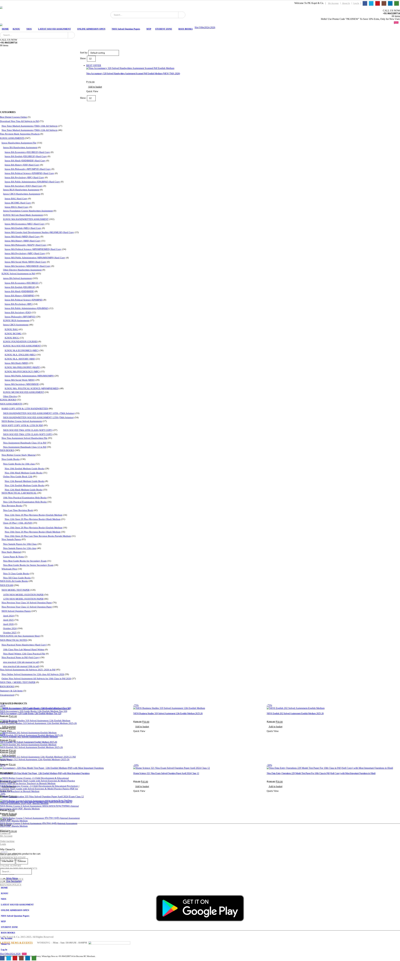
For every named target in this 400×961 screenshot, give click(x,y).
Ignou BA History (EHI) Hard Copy (22, 165)
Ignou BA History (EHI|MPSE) (20, 295)
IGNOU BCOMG (13, 333)
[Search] (181, 15)
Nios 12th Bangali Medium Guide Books (25, 481)
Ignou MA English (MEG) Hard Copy (23, 228)
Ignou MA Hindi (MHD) (16, 363)
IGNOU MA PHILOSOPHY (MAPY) (22, 367)
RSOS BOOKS (185, 29)
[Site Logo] (29, 15)
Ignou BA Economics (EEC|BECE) (22, 283)
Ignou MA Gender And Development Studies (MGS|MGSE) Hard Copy (39, 232)
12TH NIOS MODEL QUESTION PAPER (23, 599)
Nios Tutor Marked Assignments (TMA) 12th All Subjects (30, 130)
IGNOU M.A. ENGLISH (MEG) (20, 354)
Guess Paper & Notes (13, 556)
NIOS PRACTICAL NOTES (13, 640)
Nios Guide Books (11, 459)
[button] (2, 867)
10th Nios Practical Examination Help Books (25, 497)
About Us (346, 3)
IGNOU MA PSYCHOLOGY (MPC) (22, 371)
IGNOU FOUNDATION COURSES (20, 341)
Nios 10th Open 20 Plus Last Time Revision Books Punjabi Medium (38, 536)
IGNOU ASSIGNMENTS (12, 138)
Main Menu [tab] (12, 878)
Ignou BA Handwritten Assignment (20, 147)
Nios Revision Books (12, 505)
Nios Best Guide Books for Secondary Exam (25, 561)
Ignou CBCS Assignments (15, 324)
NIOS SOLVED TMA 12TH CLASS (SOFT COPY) (28, 434)
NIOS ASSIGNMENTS (11, 404)
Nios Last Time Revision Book (18, 510)
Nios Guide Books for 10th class (19, 464)
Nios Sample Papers (11, 539)
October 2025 (10, 632)
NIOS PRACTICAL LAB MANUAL (19, 493)
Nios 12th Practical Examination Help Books (25, 502)
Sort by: (84, 52)
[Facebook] (365, 3)
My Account (333, 3)
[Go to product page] (40, 708)
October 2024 (10, 628)
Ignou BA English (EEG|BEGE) (20, 287)
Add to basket (95, 86)
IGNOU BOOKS (8, 399)
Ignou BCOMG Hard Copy (18, 203)
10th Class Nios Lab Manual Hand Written (23, 649)
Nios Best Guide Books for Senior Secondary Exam (28, 565)
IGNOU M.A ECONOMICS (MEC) (22, 350)
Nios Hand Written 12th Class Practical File (24, 653)
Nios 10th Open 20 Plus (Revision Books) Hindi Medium (32, 532)
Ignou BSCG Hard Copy (17, 207)
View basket (7, 861)
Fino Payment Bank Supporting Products (20, 134)
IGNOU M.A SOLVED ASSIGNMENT (22, 345)
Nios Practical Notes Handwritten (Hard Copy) (24, 645)
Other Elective (10, 396)
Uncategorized (7, 695)
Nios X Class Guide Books (16, 573)
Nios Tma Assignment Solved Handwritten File (24, 438)
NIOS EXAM (6, 585)
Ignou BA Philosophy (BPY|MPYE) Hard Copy (28, 169)
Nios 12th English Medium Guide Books (24, 485)
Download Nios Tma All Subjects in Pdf (19, 121)
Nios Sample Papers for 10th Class (20, 544)
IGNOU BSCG (12, 338)
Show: (83, 58)
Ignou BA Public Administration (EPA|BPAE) (27, 308)
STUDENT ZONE (163, 29)
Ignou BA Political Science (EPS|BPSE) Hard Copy (29, 173)
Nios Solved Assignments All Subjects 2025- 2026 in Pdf (27, 669)
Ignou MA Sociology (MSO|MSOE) (22, 384)
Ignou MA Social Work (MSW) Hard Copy (25, 262)
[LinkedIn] (390, 3)
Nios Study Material (11, 552)
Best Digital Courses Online (13, 117)
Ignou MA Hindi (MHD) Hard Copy (22, 236)
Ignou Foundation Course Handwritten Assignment (28, 211)
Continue (22, 861)
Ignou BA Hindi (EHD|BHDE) (19, 291)
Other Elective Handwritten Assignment (22, 270)
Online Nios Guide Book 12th (17, 476)
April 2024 (8, 615)
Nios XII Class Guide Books (17, 578)
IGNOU (16, 29)
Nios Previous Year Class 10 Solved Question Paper (27, 602)
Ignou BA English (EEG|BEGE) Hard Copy (26, 156)
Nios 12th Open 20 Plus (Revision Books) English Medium (33, 515)
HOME (5, 29)
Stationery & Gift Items (11, 690)
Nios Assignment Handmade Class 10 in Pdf (24, 443)
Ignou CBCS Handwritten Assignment (21, 194)
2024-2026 (209, 27)
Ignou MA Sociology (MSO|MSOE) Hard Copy (28, 266)
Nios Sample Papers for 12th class (19, 548)
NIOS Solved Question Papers (126, 29)
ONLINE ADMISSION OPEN (91, 29)
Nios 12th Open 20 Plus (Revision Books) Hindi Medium (32, 519)
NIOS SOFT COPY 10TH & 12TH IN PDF (22, 425)
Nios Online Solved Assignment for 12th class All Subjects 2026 (33, 674)
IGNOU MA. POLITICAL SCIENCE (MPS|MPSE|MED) (32, 388)
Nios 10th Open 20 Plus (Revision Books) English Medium (33, 527)
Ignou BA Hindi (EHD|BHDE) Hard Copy (25, 160)
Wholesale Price (9, 569)
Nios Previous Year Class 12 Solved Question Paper (27, 607)
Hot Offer (199, 27)
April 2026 (8, 624)
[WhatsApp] (396, 3)
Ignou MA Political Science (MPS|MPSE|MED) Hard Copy (33, 249)
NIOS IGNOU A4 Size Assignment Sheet (20, 636)
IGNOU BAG (11, 329)
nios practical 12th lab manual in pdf (21, 662)
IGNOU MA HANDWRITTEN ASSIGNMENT (25, 219)
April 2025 (8, 620)
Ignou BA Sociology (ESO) (18, 312)
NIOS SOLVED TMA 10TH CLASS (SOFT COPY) (28, 430)
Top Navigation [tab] (14, 881)
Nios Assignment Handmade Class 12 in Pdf (24, 447)
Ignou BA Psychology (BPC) (19, 304)
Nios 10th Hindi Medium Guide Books (23, 473)
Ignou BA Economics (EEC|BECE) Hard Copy (27, 152)
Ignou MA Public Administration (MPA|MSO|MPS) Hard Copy (35, 257)
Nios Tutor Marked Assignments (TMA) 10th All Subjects (30, 126)
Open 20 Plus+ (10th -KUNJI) (17, 523)
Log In (356, 3)
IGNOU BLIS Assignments (16, 320)
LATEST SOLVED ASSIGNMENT (54, 29)
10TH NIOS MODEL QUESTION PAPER (23, 594)
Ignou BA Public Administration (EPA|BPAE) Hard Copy (32, 181)
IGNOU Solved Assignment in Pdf (18, 273)
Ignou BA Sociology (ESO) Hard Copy (24, 186)
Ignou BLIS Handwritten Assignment (21, 189)
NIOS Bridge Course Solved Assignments (22, 421)
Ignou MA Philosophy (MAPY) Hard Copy (26, 245)
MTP (148, 29)
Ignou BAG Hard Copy (16, 198)
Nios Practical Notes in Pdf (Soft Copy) (21, 657)
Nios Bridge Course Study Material (19, 455)
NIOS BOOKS (7, 450)
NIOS (29, 29)
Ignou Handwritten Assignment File (19, 143)
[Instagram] (384, 3)
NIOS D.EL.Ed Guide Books (14, 581)
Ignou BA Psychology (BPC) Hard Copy (24, 177)
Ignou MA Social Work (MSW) (20, 380)
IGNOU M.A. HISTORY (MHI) (20, 359)
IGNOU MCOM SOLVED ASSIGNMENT (23, 392)
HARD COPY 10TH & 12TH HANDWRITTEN (25, 408)
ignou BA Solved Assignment (17, 278)
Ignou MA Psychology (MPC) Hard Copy (25, 253)
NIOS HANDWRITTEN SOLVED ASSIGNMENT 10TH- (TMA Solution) (39, 413)
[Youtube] (377, 3)
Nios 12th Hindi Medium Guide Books (23, 489)
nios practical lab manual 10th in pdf (21, 666)
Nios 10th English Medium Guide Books (24, 468)
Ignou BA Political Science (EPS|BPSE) (24, 300)
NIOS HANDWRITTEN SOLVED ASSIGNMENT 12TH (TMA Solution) (38, 417)
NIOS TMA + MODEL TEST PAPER (17, 682)
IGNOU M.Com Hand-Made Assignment (23, 215)
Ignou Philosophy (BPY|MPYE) (20, 316)
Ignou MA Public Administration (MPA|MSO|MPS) (29, 375)
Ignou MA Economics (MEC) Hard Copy (25, 224)
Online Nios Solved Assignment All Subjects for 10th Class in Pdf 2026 (36, 678)
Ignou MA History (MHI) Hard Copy (23, 241)
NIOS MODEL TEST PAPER (16, 590)
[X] (371, 3)
